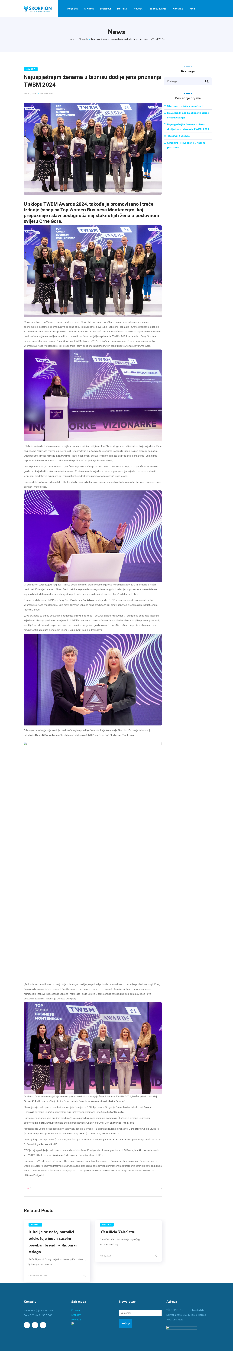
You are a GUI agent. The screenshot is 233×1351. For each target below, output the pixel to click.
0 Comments (46, 93)
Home (71, 39)
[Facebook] (35, 1325)
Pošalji (125, 1323)
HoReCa (76, 1319)
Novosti (83, 39)
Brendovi (76, 1315)
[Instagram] (43, 1325)
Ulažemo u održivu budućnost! (185, 106)
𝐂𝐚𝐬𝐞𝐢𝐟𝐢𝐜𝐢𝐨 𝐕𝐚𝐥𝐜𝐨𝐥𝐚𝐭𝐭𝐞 (118, 1231)
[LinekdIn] (27, 1325)
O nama (75, 1310)
